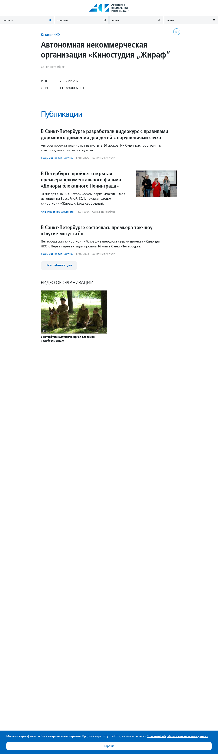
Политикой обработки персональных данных (177, 736)
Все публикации (59, 265)
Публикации (61, 114)
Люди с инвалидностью (57, 158)
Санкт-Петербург (103, 158)
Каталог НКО (50, 34)
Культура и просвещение (57, 211)
